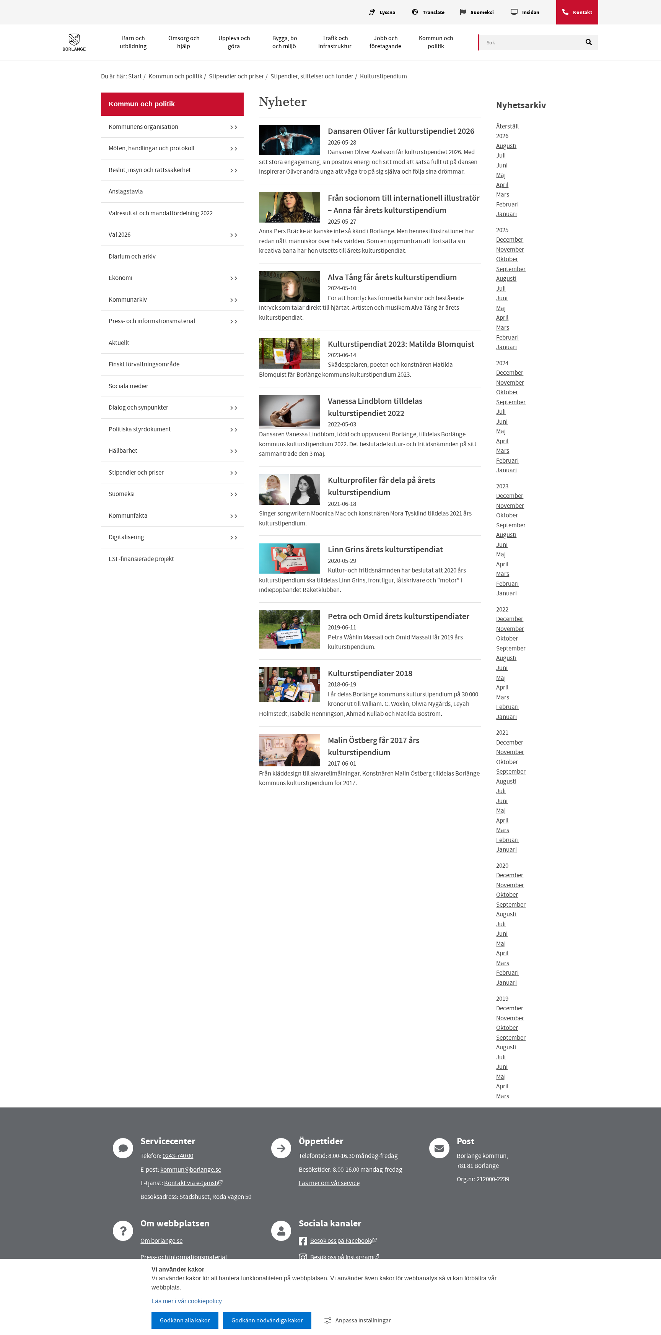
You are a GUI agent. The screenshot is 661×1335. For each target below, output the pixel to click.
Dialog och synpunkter (138, 407)
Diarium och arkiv (132, 256)
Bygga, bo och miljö (284, 42)
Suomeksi (482, 12)
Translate (433, 12)
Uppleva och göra (234, 42)
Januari (506, 214)
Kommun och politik (436, 42)
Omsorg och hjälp (184, 42)
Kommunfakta (128, 516)
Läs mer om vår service (329, 1183)
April (502, 185)
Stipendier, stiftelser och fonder (311, 76)
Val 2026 (119, 235)
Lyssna (387, 12)
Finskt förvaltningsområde (144, 364)
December (509, 240)
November (510, 250)
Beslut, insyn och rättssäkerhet (150, 170)
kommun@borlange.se (190, 1170)
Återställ (507, 126)
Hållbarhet (123, 451)
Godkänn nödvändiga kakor (267, 1320)
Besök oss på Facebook (343, 1241)
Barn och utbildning (133, 42)
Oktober (507, 259)
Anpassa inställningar (363, 1320)
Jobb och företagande (385, 42)
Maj (501, 175)
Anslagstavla (126, 191)
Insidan (530, 12)
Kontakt (582, 12)
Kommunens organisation (143, 127)
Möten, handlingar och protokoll (151, 148)
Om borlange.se (161, 1241)
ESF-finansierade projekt (141, 559)
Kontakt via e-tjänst (193, 1183)
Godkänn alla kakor (185, 1320)
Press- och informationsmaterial (152, 321)
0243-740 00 (178, 1156)
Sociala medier (128, 386)
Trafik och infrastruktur (335, 42)
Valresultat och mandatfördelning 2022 (161, 213)
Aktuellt (119, 343)
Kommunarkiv (128, 300)
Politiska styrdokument (140, 429)
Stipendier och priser (236, 76)
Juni (502, 165)
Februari (507, 204)
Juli (501, 155)
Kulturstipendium (383, 76)
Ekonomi (120, 278)
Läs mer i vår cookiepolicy (186, 1301)
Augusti (506, 146)
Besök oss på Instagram (344, 1257)
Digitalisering (126, 537)
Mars (502, 194)
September (511, 269)
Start (135, 76)
